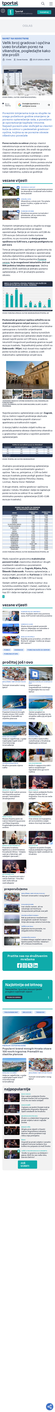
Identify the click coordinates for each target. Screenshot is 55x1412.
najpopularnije (17, 1089)
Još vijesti (25, 1164)
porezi (7, 650)
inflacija (27, 1012)
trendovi (40, 1012)
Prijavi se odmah (14, 997)
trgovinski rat (11, 1012)
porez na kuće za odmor (38, 650)
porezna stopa (11, 654)
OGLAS (27, 26)
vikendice (18, 650)
